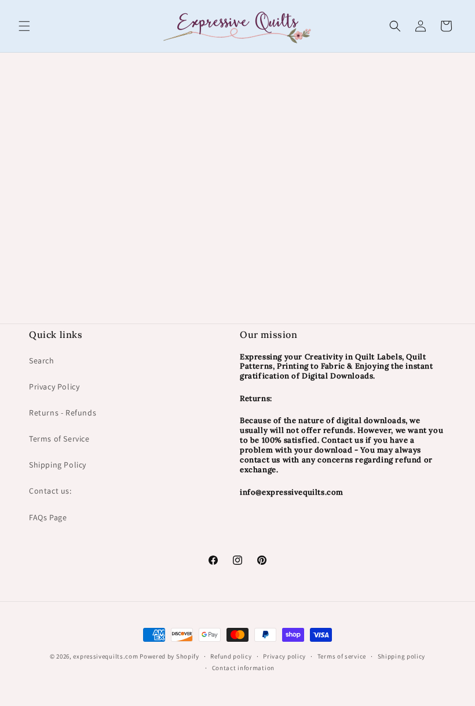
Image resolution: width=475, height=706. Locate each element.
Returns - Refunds (62, 412)
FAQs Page (48, 517)
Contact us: (50, 491)
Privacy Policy (54, 386)
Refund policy (230, 656)
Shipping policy (402, 656)
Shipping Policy (57, 464)
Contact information (243, 668)
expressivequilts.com (105, 656)
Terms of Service (59, 438)
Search (41, 360)
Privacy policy (284, 656)
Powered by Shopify (169, 656)
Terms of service (341, 656)
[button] (24, 26)
